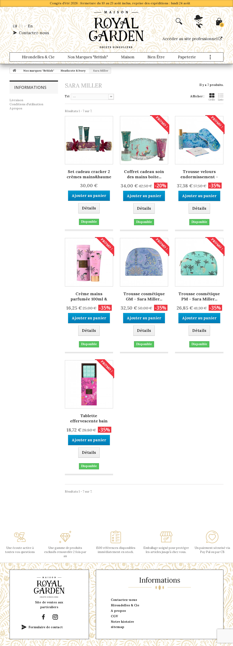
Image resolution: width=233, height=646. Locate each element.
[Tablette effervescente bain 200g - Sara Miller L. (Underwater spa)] (89, 384)
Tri (67, 96)
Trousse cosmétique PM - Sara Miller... (199, 296)
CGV (114, 616)
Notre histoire (122, 622)
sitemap (117, 627)
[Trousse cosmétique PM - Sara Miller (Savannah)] (199, 262)
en (30, 25)
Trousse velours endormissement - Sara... (199, 174)
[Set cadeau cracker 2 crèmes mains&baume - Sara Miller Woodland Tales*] (89, 140)
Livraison (16, 100)
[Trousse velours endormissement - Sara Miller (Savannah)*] (199, 140)
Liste (220, 99)
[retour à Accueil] (14, 70)
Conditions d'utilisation (26, 104)
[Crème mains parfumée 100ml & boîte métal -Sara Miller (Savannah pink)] (89, 262)
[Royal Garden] (116, 29)
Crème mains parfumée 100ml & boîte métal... (89, 296)
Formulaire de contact (45, 627)
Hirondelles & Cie (38, 56)
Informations (30, 87)
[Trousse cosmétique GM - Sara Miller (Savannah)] (144, 262)
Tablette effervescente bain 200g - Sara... (89, 418)
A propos (16, 108)
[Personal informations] (199, 26)
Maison (127, 56)
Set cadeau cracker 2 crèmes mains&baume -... (89, 174)
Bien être (156, 56)
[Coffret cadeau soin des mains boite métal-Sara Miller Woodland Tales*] (144, 140)
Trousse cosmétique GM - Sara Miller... (144, 296)
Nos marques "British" (88, 56)
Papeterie (187, 56)
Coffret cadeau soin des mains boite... (144, 174)
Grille (211, 99)
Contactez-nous (34, 32)
